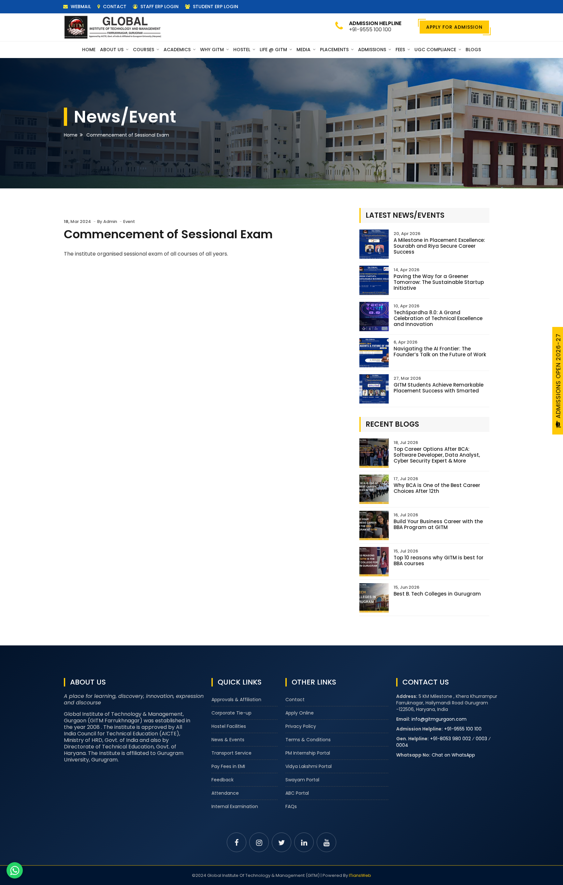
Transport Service (231, 753)
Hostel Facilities (228, 726)
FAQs (291, 806)
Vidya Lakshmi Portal (308, 766)
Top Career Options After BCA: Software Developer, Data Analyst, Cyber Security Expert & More (437, 455)
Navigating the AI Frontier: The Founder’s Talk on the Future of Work (440, 351)
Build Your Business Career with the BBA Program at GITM (438, 524)
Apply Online (299, 713)
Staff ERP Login (159, 6)
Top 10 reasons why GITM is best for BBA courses (439, 560)
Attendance (225, 793)
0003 (481, 738)
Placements (335, 49)
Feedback (222, 779)
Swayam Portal (302, 779)
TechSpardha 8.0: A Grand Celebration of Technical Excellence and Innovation (438, 318)
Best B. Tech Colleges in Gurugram (437, 593)
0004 (402, 745)
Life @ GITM (274, 49)
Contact (114, 6)
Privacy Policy (300, 726)
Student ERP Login (215, 6)
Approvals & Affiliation (236, 699)
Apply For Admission (454, 27)
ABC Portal (297, 793)
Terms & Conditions (308, 739)
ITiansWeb (360, 875)
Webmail (80, 6)
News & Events (227, 739)
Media (304, 49)
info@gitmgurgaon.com (439, 719)
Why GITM (212, 49)
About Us (112, 49)
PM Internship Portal (307, 753)
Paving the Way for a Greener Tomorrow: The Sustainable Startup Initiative (439, 282)
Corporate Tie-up (231, 713)
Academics (178, 49)
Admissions (372, 49)
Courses (144, 49)
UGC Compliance (435, 49)
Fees (401, 49)
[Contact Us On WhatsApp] (15, 870)
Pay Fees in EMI (228, 766)
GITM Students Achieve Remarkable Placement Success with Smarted (439, 387)
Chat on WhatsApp (453, 755)
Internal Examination (234, 806)
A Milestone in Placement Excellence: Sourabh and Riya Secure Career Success (439, 246)
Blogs (473, 49)
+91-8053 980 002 (450, 738)
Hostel (242, 49)
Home (88, 49)
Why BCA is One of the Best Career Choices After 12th (437, 488)
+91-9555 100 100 (463, 729)
